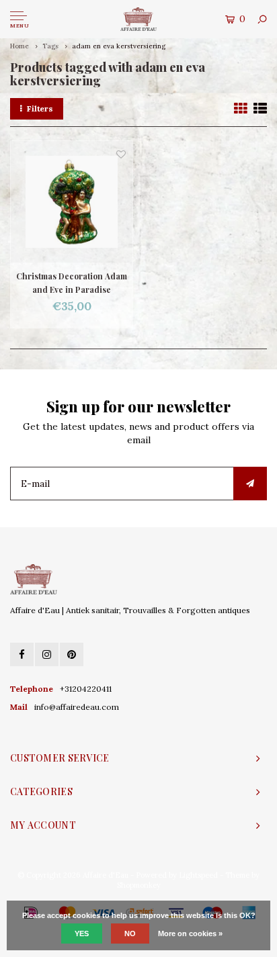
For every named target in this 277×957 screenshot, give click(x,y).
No (130, 933)
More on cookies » (190, 933)
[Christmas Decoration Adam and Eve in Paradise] (71, 202)
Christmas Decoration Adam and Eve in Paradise (71, 283)
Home (19, 46)
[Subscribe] (250, 483)
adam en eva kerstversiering (118, 46)
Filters (40, 108)
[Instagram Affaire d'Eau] (46, 654)
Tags (50, 46)
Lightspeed (198, 875)
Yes (82, 933)
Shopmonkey (139, 885)
